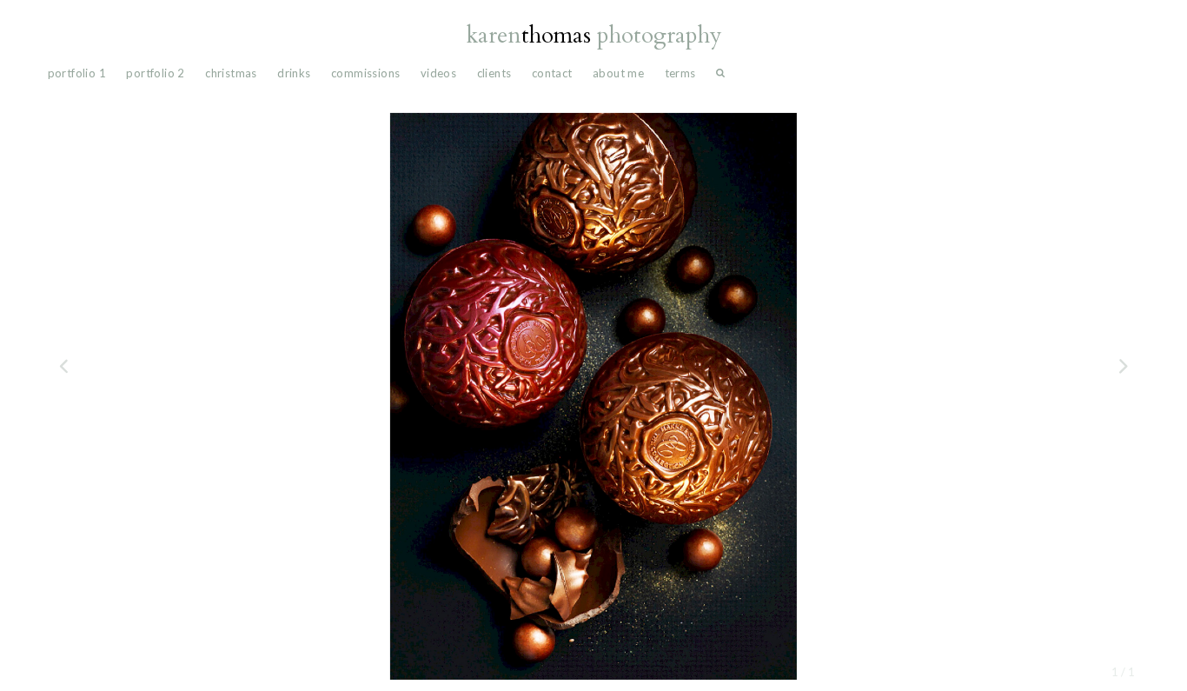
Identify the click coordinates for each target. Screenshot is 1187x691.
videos (438, 73)
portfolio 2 (155, 73)
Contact (552, 73)
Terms (680, 73)
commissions (365, 73)
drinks (293, 73)
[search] (720, 77)
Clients (494, 73)
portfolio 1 (77, 73)
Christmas (231, 73)
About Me (618, 73)
